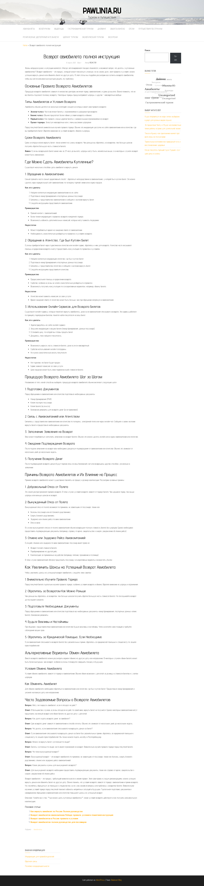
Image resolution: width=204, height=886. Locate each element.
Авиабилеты (29, 28)
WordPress (100, 880)
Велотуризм (44, 28)
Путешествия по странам (150, 28)
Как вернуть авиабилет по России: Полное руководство (57, 811)
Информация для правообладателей (39, 856)
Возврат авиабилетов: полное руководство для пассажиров (58, 822)
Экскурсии (113, 37)
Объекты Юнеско (117, 28)
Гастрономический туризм (80, 28)
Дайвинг (102, 28)
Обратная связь (31, 861)
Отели (131, 28)
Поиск (147, 50)
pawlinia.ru (102, 10)
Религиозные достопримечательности (41, 37)
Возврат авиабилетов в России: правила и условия (54, 818)
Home (25, 45)
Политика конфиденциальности (37, 866)
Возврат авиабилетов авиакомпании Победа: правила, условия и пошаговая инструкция (72, 815)
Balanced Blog (116, 880)
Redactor (93, 62)
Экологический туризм (93, 37)
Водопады (59, 28)
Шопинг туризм (70, 37)
